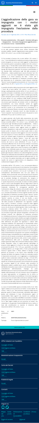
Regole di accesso (7, 419)
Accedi (3, 359)
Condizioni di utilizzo (26, 413)
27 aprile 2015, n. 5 (19, 84)
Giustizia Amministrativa (14, 3)
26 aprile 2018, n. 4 (31, 84)
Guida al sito (9, 413)
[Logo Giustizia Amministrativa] (3, 3)
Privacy (34, 412)
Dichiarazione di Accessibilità (17, 414)
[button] (32, 2)
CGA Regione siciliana (8, 348)
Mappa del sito (3, 414)
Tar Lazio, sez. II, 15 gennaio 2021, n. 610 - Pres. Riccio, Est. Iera (18, 35)
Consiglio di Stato (7, 345)
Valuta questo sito (19, 327)
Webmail (22, 419)
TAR (2, 351)
